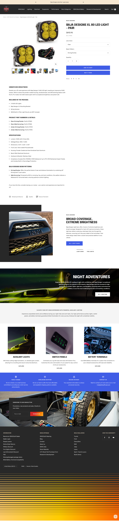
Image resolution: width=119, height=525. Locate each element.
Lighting (29, 9)
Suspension (45, 9)
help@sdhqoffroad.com (103, 385)
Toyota (76, 436)
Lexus (75, 449)
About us (42, 444)
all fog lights (74, 243)
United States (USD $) (9, 466)
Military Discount (8, 446)
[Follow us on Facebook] (104, 437)
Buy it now (88, 72)
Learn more (66, 2)
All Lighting (102, 294)
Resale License (7, 441)
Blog (41, 439)
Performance (55, 9)
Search (107, 9)
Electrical (37, 9)
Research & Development (94, 9)
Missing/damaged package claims (12, 457)
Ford (75, 439)
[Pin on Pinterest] (73, 78)
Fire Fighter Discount (9, 449)
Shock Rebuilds (44, 449)
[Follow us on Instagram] (109, 437)
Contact (42, 441)
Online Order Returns (9, 444)
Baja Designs (70, 20)
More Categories (66, 9)
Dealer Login (6, 439)
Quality (31, 196)
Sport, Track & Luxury (80, 452)
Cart (113, 9)
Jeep (75, 446)
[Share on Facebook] (71, 78)
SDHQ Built (21, 9)
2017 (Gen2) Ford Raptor (13, 17)
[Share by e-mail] (78, 78)
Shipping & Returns (17, 196)
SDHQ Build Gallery (78, 9)
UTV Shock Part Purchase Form (49, 452)
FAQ (4, 454)
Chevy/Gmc (77, 441)
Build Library (77, 454)
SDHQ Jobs (43, 446)
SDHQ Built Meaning (45, 436)
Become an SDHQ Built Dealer (11, 436)
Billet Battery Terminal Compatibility (13, 460)
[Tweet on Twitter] (76, 78)
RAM (75, 444)
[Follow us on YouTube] (113, 437)
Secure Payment (43, 196)
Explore (21, 366)
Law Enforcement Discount (11, 452)
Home (4, 17)
